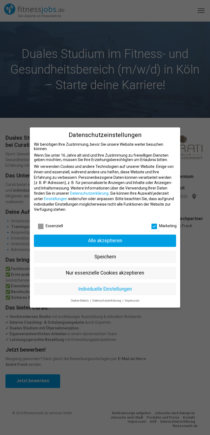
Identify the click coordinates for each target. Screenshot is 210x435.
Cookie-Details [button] (80, 300)
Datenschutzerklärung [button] (107, 300)
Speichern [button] (105, 256)
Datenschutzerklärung (89, 193)
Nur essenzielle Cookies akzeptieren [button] (105, 273)
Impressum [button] (132, 300)
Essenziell (54, 226)
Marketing (168, 226)
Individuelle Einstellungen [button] (105, 289)
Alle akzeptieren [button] (105, 240)
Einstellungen (55, 199)
